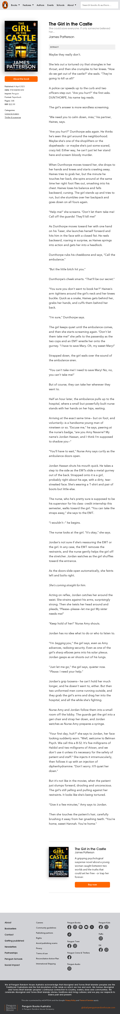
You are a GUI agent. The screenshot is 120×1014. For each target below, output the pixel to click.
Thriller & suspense (13, 117)
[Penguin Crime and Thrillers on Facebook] (69, 957)
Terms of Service (86, 1000)
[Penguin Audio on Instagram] (69, 969)
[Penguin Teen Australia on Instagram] (75, 946)
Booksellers (10, 928)
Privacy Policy (70, 1000)
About (8, 922)
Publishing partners (44, 932)
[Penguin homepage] (5, 5)
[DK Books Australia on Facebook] (101, 950)
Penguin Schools (13, 959)
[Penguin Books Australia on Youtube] (86, 927)
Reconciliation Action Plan (47, 958)
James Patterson (61, 37)
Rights (39, 938)
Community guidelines (46, 927)
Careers (39, 922)
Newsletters (10, 946)
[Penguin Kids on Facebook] (101, 927)
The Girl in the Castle (90, 849)
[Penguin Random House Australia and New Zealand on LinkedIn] (92, 927)
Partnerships (11, 952)
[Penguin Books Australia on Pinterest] (81, 927)
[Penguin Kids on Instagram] (106, 927)
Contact (9, 934)
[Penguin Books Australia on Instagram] (75, 927)
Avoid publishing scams (46, 943)
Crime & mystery (12, 113)
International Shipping (46, 963)
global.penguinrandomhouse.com (98, 1007)
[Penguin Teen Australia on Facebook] (69, 946)
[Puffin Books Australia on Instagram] (101, 938)
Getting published (14, 940)
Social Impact (12, 965)
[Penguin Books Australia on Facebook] (69, 927)
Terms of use (42, 953)
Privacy (39, 948)
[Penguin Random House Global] (13, 1007)
